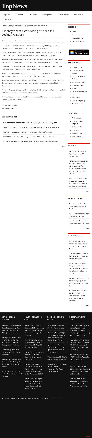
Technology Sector (78, 41)
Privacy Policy (76, 97)
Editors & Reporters (78, 85)
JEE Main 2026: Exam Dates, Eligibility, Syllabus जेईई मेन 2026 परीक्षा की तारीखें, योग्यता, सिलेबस (30, 142)
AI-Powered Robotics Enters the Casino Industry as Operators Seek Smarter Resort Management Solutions (78, 295)
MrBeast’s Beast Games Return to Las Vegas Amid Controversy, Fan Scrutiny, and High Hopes (57, 367)
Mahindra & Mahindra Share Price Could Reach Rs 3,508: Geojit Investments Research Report (11, 363)
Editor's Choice (77, 67)
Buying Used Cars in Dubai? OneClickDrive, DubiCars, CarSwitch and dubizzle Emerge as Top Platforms (11, 341)
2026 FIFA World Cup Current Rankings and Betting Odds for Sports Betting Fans (29, 137)
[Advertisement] (46, 415)
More (63, 146)
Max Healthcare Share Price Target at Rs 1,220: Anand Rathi (78, 206)
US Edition (8, 19)
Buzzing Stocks (77, 133)
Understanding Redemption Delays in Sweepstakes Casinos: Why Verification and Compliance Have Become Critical (79, 268)
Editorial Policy (77, 88)
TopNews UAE (76, 127)
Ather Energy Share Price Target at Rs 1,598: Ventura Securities (11, 352)
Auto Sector (20, 15)
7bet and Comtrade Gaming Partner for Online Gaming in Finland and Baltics (78, 256)
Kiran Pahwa (8, 40)
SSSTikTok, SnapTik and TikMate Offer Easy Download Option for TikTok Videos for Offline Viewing (80, 370)
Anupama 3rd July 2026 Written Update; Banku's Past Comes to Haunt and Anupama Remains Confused (79, 382)
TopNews (14, 6)
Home (4, 26)
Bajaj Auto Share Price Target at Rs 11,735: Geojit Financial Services (12, 374)
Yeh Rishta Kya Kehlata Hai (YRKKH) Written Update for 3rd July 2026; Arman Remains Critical (79, 358)
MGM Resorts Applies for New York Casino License (55, 327)
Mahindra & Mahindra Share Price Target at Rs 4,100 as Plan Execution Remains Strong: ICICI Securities (11, 329)
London (11, 108)
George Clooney (13, 105)
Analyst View (6, 15)
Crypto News (78, 15)
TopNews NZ (76, 130)
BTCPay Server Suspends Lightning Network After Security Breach (77, 153)
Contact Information (78, 82)
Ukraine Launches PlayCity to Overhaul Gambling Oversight (57, 358)
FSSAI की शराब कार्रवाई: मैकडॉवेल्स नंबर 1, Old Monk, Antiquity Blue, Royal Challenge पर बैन (30, 123)
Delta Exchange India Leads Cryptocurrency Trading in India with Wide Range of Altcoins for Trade (34, 343)
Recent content (77, 136)
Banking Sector (47, 15)
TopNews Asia (76, 118)
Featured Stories (77, 38)
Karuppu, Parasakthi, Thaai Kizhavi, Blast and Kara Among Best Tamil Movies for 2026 (31, 127)
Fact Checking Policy (78, 101)
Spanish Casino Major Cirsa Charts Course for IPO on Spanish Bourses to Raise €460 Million (56, 348)
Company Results (63, 15)
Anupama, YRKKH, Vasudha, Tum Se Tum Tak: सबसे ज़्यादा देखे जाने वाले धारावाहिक (27, 132)
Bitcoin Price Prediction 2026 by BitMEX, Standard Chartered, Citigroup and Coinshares (34, 355)
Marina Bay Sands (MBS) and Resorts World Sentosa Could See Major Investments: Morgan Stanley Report (57, 336)
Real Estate (33, 15)
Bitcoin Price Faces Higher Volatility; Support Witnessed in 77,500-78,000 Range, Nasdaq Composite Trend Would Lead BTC (34, 383)
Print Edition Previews (79, 104)
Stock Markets (76, 35)
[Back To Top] (88, 434)
